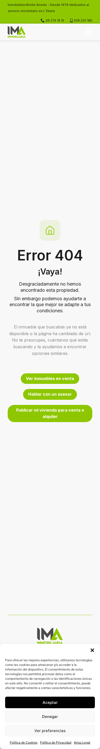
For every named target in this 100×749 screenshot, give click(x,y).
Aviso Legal (82, 742)
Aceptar (50, 702)
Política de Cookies (23, 742)
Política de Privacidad (55, 742)
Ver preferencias (50, 730)
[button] (92, 650)
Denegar (50, 716)
